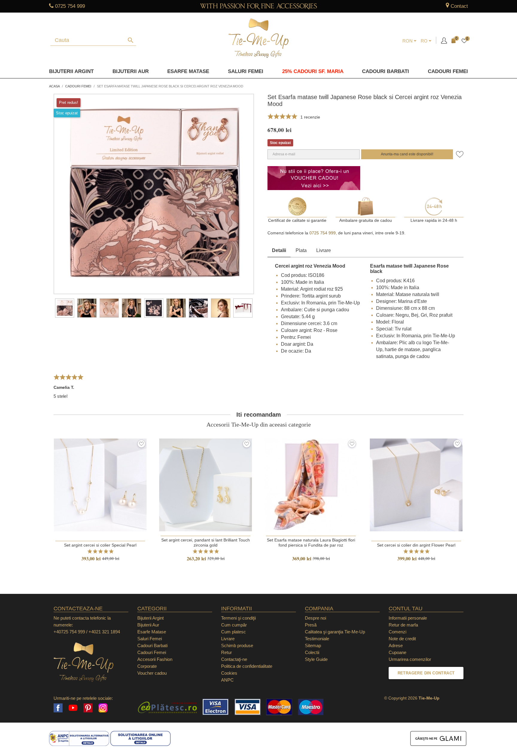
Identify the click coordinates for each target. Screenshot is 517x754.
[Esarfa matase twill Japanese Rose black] (86, 308)
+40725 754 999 (69, 631)
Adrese (396, 645)
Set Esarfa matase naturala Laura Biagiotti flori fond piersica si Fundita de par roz (311, 542)
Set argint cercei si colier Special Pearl (100, 545)
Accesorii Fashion (154, 659)
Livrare (323, 250)
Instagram (102, 707)
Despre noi (315, 618)
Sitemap (313, 645)
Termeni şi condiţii (238, 618)
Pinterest (87, 707)
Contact (459, 6)
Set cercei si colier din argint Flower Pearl (416, 545)
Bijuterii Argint (71, 71)
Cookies (229, 673)
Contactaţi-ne (234, 659)
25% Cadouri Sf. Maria (312, 71)
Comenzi (397, 631)
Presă (311, 624)
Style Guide (316, 659)
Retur (226, 652)
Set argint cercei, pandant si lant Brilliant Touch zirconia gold (205, 542)
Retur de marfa (403, 624)
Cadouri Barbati (385, 71)
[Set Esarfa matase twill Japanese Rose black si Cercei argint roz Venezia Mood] (64, 308)
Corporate (147, 666)
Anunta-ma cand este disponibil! (407, 154)
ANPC (227, 679)
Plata (301, 250)
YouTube (73, 708)
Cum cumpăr (234, 624)
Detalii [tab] (279, 250)
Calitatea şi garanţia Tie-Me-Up (335, 631)
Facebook (58, 707)
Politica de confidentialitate (246, 666)
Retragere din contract (426, 673)
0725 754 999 (70, 6)
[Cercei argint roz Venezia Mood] (109, 308)
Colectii (312, 652)
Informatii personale (408, 618)
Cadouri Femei (448, 71)
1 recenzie (310, 117)
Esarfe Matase (188, 71)
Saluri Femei (245, 71)
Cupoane (397, 652)
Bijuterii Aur (130, 71)
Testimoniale (317, 638)
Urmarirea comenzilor (410, 659)
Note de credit (402, 638)
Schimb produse (237, 645)
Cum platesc (233, 631)
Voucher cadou (152, 673)
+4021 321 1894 (104, 631)
